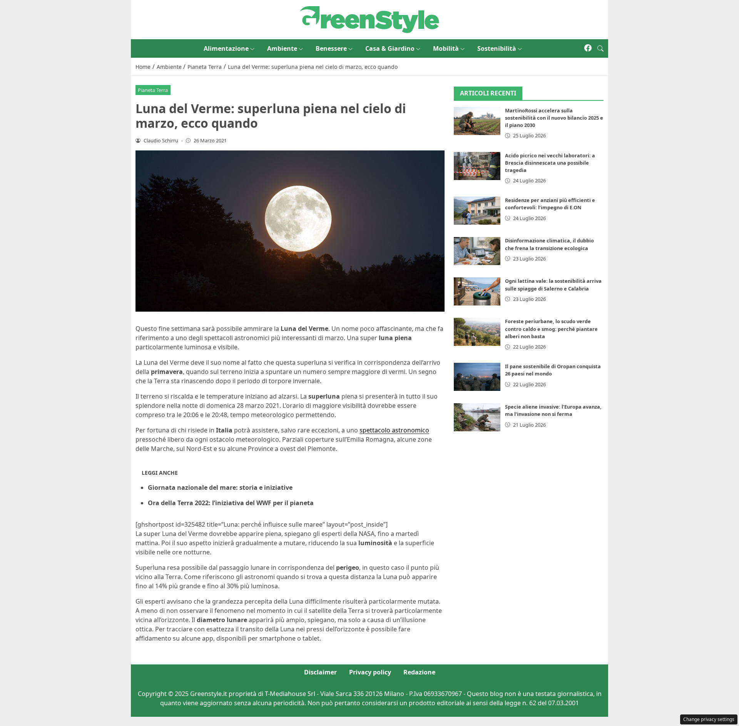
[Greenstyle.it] (369, 19)
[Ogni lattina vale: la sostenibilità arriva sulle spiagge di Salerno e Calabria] (477, 292)
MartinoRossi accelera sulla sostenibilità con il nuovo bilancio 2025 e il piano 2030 (554, 118)
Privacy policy (370, 672)
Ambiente (282, 48)
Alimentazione (226, 48)
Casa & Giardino (390, 48)
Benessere (331, 48)
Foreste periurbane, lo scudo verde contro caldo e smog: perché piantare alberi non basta (551, 329)
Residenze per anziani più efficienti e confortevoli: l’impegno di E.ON (550, 204)
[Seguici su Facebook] (588, 48)
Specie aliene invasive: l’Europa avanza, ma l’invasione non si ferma (553, 411)
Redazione (419, 672)
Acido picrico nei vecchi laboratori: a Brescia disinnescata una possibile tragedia (550, 163)
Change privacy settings (708, 719)
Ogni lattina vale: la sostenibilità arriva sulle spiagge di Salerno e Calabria (553, 285)
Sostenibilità (496, 48)
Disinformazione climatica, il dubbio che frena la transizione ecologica (549, 244)
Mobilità (446, 48)
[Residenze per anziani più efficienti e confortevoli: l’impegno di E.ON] (477, 211)
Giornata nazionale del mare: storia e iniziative (220, 487)
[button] (600, 48)
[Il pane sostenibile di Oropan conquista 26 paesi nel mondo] (477, 377)
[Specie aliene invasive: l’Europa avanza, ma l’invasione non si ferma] (477, 418)
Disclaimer (320, 672)
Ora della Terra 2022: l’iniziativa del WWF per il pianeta (231, 503)
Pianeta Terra (153, 90)
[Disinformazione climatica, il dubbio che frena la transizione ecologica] (477, 251)
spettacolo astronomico (394, 430)
